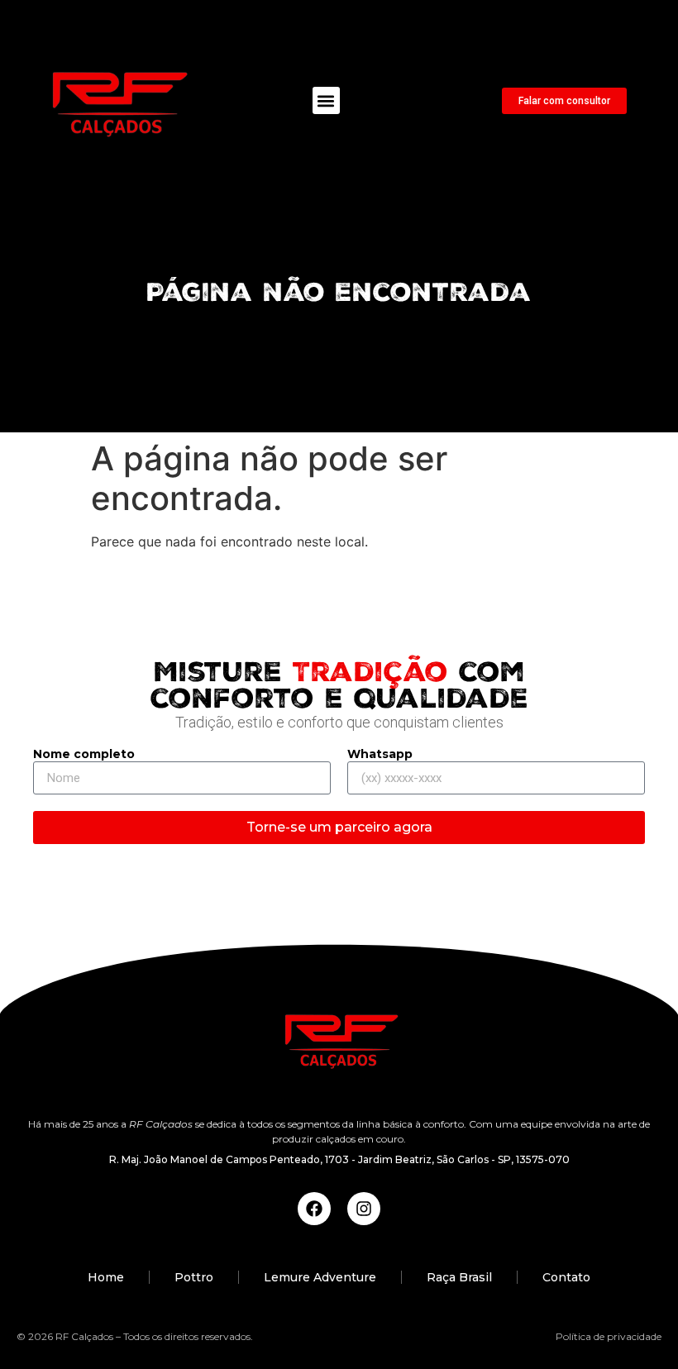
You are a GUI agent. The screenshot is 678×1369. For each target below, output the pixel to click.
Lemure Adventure (320, 1277)
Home (106, 1277)
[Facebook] (314, 1208)
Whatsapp (380, 754)
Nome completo (84, 754)
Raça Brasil (459, 1277)
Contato (566, 1277)
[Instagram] (363, 1208)
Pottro (193, 1277)
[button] (326, 100)
